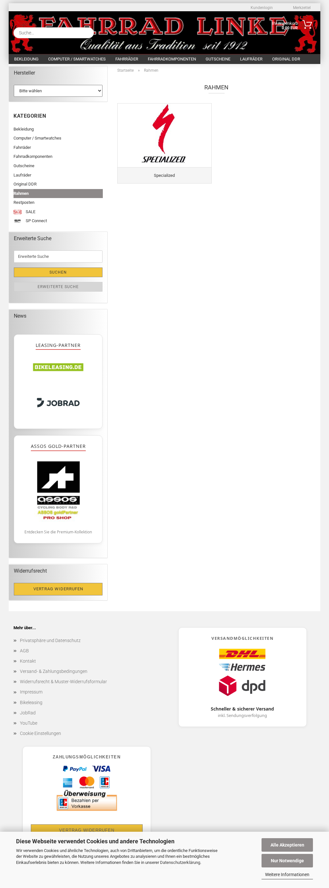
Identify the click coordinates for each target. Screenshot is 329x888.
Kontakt (28, 661)
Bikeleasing (31, 702)
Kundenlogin (261, 7)
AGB (24, 650)
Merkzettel (301, 7)
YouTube (28, 723)
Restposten (23, 202)
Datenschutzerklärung (180, 862)
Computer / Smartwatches (77, 59)
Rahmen (21, 193)
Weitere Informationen (287, 874)
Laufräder (251, 59)
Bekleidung (26, 59)
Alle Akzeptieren (287, 844)
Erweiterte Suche (58, 287)
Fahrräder (126, 59)
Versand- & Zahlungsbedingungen (53, 671)
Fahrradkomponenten (172, 59)
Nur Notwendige (287, 860)
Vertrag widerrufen (58, 588)
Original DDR (286, 59)
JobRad (28, 712)
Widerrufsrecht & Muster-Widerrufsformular (63, 681)
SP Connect (36, 220)
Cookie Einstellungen (40, 733)
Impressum (31, 691)
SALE (30, 211)
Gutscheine (218, 59)
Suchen (58, 272)
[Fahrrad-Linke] (146, 31)
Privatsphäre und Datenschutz (50, 640)
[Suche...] (86, 32)
